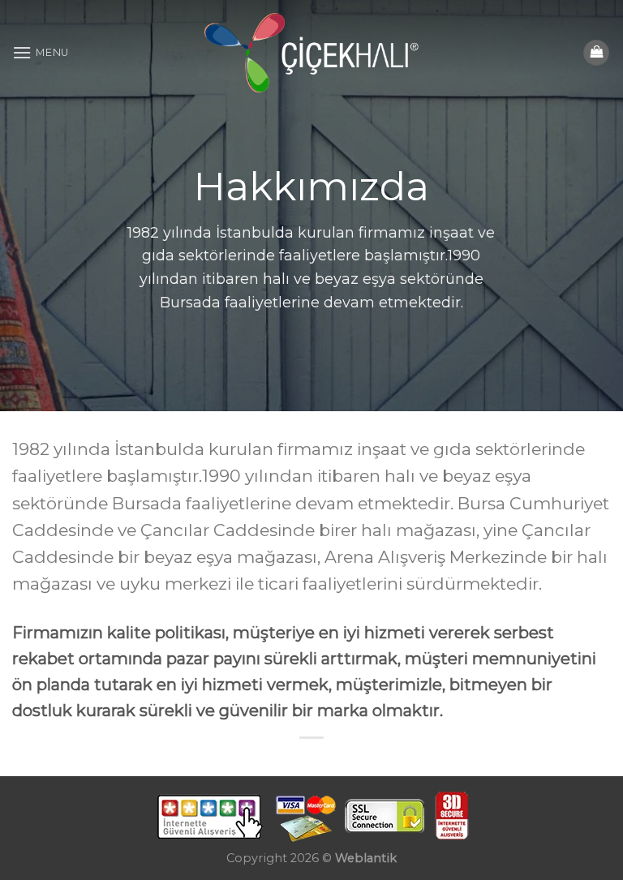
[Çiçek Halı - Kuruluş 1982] (311, 53)
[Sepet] (596, 53)
